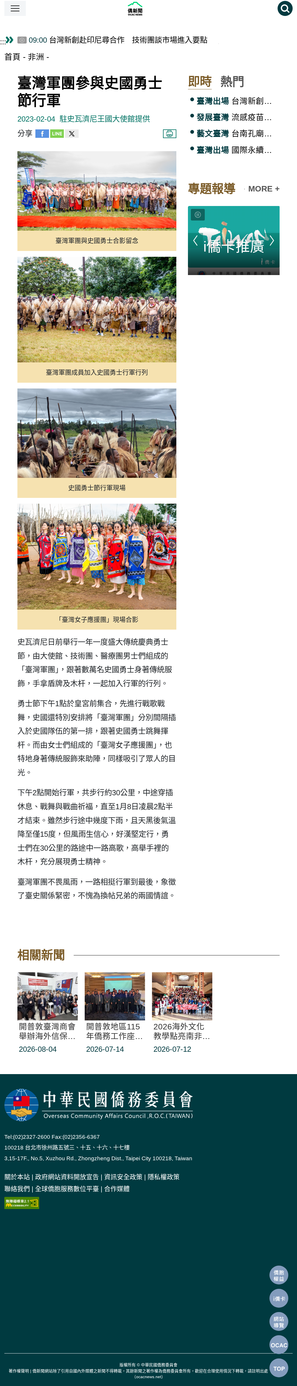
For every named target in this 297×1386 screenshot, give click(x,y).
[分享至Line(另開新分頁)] (57, 135)
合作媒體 (117, 1188)
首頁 (12, 57)
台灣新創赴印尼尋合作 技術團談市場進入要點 (238, 101)
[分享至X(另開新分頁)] (72, 135)
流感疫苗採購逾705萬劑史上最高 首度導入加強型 (238, 117)
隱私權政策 (164, 1177)
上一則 (195, 240)
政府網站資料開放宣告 (67, 1177)
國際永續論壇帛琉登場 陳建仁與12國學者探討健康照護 (238, 150)
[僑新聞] (152, 8)
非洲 (36, 57)
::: (3, 41)
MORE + (264, 188)
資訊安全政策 (123, 1177)
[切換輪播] (198, 215)
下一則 (272, 240)
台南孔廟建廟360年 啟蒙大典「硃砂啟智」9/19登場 (238, 133)
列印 (169, 133)
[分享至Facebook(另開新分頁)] (42, 135)
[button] (15, 8)
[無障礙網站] (21, 1202)
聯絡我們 (17, 1188)
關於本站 (17, 1177)
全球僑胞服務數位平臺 (67, 1188)
